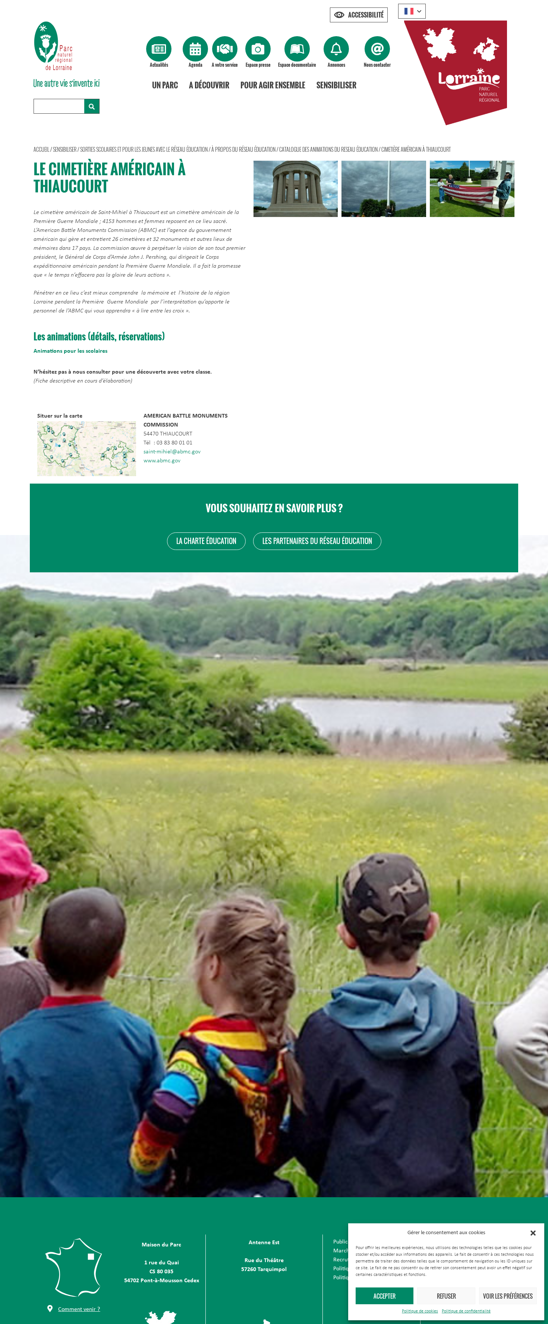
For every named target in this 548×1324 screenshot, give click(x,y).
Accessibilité (366, 14)
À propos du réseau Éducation (243, 149)
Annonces (336, 65)
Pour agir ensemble (272, 85)
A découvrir (209, 85)
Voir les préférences (508, 1296)
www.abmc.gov (162, 461)
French (412, 11)
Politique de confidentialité (466, 1311)
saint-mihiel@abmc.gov (172, 452)
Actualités (159, 65)
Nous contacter (377, 65)
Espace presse (258, 65)
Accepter (385, 1296)
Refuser (446, 1296)
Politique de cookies (420, 1311)
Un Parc (165, 85)
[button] (533, 1233)
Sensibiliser (336, 85)
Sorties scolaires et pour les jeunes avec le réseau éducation (144, 149)
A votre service (225, 65)
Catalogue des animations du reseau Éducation (328, 149)
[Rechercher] (91, 106)
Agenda (195, 65)
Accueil (41, 149)
